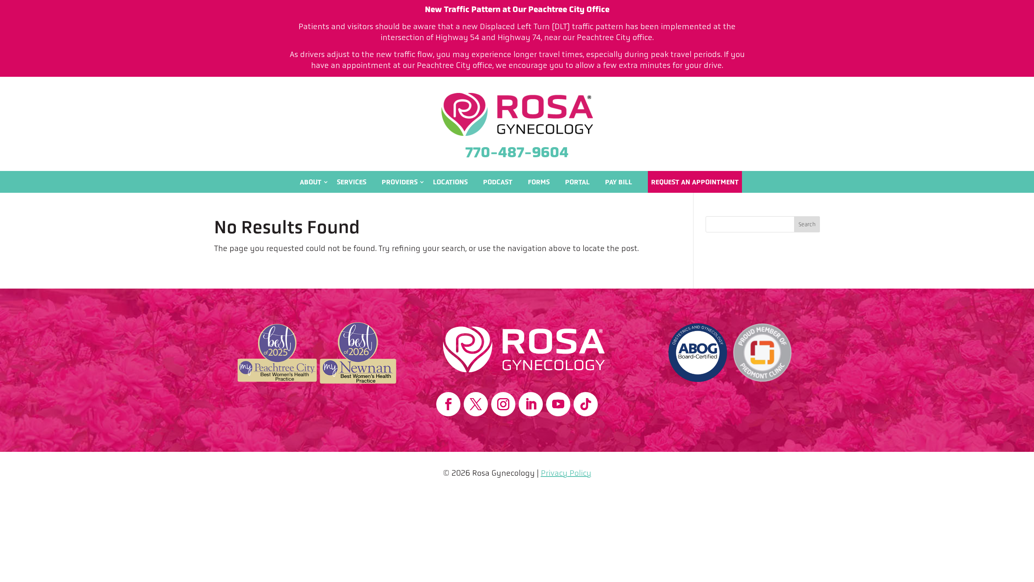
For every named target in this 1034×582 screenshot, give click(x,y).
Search (807, 224)
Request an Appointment (695, 182)
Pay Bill (618, 182)
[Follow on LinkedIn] (531, 404)
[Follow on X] (476, 404)
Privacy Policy (566, 473)
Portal (577, 182)
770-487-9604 (517, 152)
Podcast (498, 182)
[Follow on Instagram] (503, 404)
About (311, 182)
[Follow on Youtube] (558, 404)
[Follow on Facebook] (448, 404)
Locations (450, 182)
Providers (400, 182)
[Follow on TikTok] (586, 404)
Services (351, 182)
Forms (539, 182)
